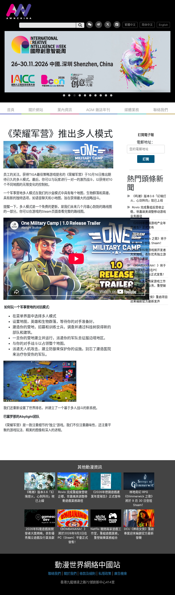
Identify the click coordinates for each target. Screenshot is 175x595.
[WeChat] (89, 24)
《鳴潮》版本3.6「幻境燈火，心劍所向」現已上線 (39, 496)
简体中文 (147, 24)
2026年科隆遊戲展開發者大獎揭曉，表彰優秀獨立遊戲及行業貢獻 (39, 533)
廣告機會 (120, 573)
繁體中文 (130, 24)
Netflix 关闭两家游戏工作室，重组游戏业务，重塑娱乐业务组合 (148, 285)
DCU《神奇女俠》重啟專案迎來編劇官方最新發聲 (139, 533)
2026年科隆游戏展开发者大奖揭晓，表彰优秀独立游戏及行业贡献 (148, 254)
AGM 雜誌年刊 (98, 109)
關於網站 (35, 109)
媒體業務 (131, 109)
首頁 (10, 109)
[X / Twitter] (107, 24)
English (163, 24)
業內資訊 (64, 109)
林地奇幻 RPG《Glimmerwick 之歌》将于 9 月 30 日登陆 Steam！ (148, 238)
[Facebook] (116, 24)
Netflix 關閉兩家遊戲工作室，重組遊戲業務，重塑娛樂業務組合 (105, 533)
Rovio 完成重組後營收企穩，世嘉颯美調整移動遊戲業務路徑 (73, 496)
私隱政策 (104, 573)
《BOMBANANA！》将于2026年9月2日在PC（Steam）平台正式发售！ (148, 270)
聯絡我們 (160, 109)
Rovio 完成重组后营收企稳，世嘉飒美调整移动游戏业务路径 (148, 212)
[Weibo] (98, 24)
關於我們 (70, 573)
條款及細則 (87, 573)
